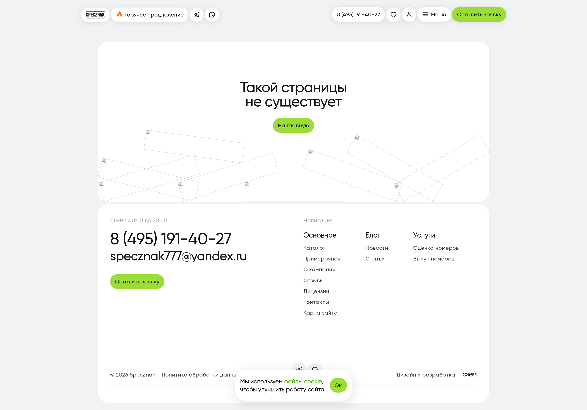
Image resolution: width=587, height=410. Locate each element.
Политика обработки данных (201, 374)
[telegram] (196, 14)
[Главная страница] (95, 14)
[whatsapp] (212, 14)
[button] (409, 14)
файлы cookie (303, 381)
